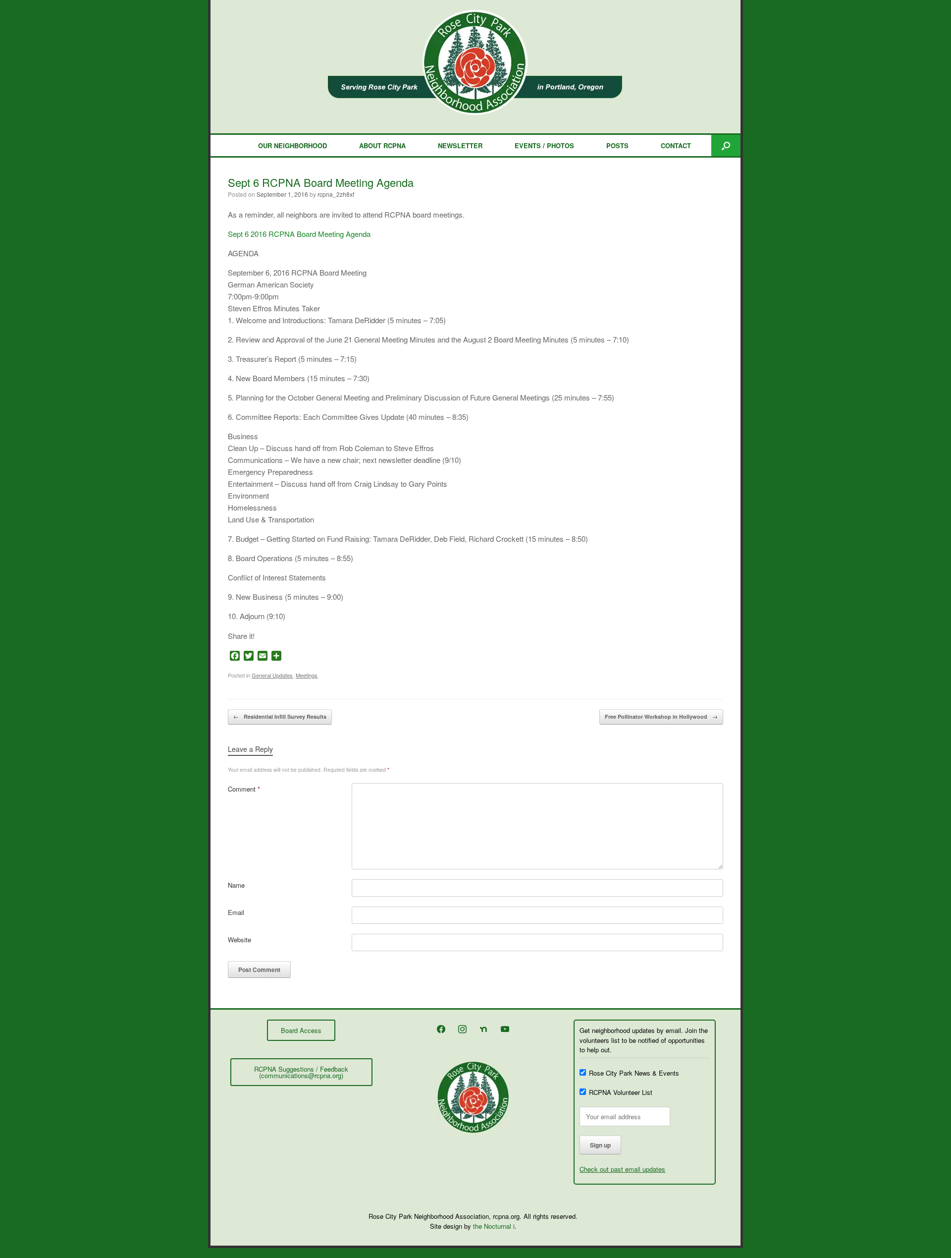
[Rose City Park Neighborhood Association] (475, 62)
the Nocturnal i (494, 1226)
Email (236, 912)
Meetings (306, 675)
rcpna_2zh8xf (335, 194)
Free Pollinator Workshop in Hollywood (661, 716)
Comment (244, 789)
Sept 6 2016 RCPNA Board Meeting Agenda (299, 234)
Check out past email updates (622, 1169)
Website (239, 939)
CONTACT (676, 145)
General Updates (272, 675)
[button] (725, 145)
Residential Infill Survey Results (279, 716)
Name (236, 885)
